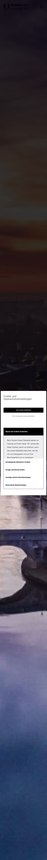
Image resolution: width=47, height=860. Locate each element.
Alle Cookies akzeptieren (23, 410)
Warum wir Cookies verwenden (16, 431)
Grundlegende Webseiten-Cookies (17, 462)
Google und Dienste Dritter (15, 470)
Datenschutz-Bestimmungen (15, 485)
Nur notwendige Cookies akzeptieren (23, 416)
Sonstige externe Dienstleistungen (18, 477)
